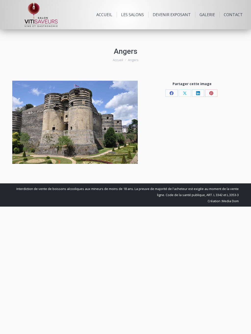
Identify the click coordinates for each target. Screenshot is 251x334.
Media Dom (230, 201)
